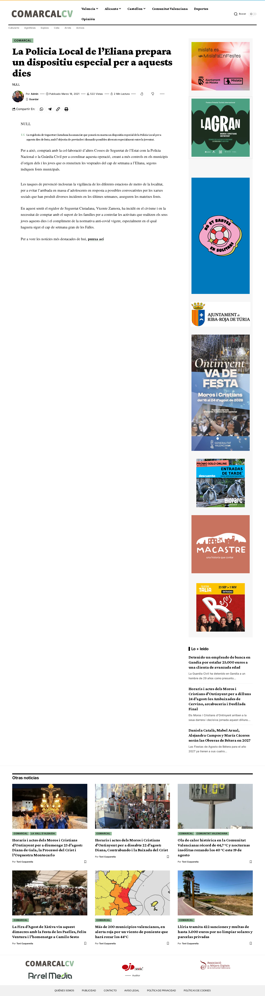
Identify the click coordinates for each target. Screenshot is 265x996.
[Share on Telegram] (50, 109)
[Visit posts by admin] (18, 96)
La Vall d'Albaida (43, 833)
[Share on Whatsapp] (41, 109)
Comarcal (22, 40)
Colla (56, 27)
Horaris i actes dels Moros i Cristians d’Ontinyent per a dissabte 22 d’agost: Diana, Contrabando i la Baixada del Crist (131, 845)
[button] (240, 14)
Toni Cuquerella (24, 861)
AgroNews (30, 27)
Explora (45, 27)
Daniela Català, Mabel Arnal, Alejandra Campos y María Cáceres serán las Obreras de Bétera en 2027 (219, 735)
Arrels (68, 27)
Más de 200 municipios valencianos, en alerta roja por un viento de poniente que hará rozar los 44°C (131, 931)
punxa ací (96, 238)
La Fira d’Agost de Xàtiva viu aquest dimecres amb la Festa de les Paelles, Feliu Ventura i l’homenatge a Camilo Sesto (49, 931)
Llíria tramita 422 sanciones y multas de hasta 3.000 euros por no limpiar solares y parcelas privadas (215, 931)
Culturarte (13, 27)
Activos (80, 27)
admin (34, 93)
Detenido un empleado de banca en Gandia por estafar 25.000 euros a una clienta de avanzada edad (219, 662)
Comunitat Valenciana (212, 833)
